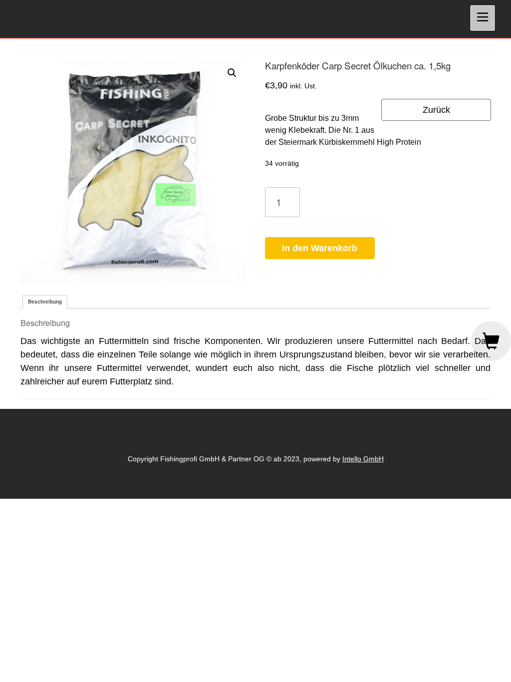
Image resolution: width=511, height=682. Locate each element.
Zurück (436, 110)
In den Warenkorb (319, 248)
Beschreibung (45, 301)
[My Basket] (491, 341)
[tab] (44, 302)
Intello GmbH (363, 459)
